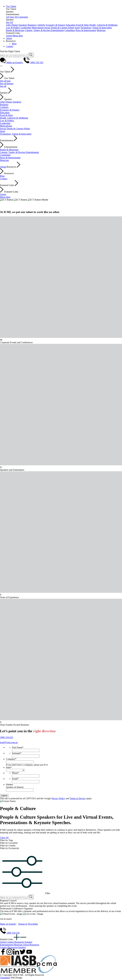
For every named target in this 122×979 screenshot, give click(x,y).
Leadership (26, 27)
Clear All (4, 837)
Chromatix (5, 977)
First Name (18, 747)
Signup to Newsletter (28, 924)
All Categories (21, 17)
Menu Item (17, 35)
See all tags (5, 81)
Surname (16, 753)
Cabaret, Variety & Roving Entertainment (44, 30)
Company (11, 759)
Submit (4, 795)
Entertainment (7, 944)
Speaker (28, 942)
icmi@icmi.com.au (9, 742)
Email (15, 778)
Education (70, 25)
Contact (3, 178)
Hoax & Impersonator (86, 30)
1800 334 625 (6, 737)
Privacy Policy (58, 798)
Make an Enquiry (8, 924)
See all (3, 86)
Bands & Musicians (15, 30)
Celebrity (41, 25)
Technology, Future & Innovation (96, 27)
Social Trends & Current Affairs (59, 27)
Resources (19, 942)
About (9, 35)
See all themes (6, 83)
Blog (2, 176)
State (9, 767)
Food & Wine (82, 25)
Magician (101, 30)
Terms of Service (78, 798)
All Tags (10, 17)
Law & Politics (13, 27)
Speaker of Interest (15, 787)
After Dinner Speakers (16, 25)
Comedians (69, 30)
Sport (77, 27)
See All (9, 22)
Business (32, 25)
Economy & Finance (55, 25)
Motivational (38, 27)
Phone (15, 773)
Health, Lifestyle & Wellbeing (103, 25)
